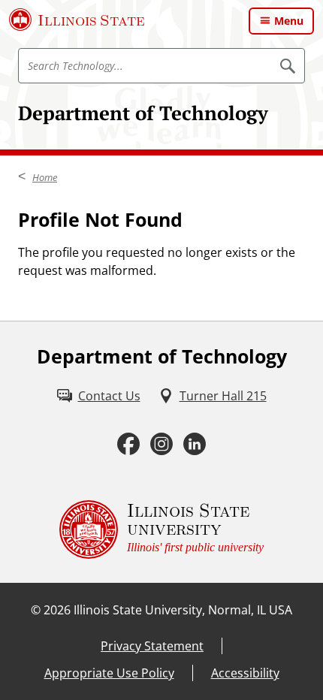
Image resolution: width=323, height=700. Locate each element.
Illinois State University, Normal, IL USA (183, 610)
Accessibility (245, 673)
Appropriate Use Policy (109, 673)
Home (44, 177)
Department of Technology (143, 112)
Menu (288, 21)
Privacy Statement (152, 646)
